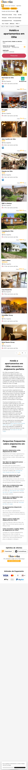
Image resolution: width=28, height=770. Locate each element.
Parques (4, 17)
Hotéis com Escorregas (14, 17)
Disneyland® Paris (7, 20)
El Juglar (10, 425)
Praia (15, 14)
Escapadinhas (17, 20)
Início (2, 26)
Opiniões (18, 5)
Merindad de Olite (15, 423)
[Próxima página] (25, 353)
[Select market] (17, 11)
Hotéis (20, 14)
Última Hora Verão (7, 14)
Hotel (7, 26)
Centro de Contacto (10, 5)
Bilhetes (12, 23)
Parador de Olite (10, 472)
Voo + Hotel (5, 23)
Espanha (12, 26)
